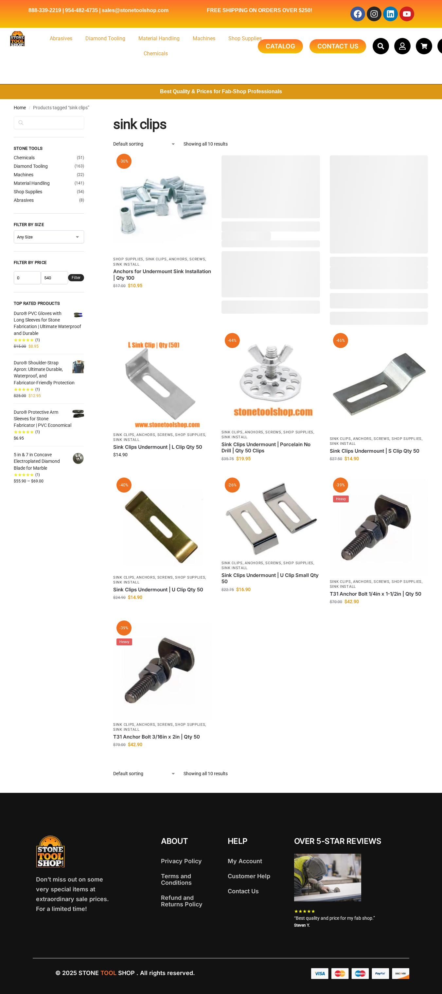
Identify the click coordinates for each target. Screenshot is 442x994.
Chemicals (156, 53)
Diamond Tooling (105, 38)
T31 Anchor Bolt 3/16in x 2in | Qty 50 (156, 737)
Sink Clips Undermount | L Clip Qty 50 (157, 447)
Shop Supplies (245, 38)
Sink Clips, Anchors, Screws (175, 259)
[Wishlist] (202, 165)
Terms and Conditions (176, 879)
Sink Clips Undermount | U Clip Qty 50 (158, 589)
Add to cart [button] (162, 299)
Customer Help (249, 876)
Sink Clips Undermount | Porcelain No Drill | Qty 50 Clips (265, 447)
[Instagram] (374, 14)
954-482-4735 (81, 10)
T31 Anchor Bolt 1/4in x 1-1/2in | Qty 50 (375, 594)
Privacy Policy (181, 861)
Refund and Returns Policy (182, 901)
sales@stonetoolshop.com (135, 10)
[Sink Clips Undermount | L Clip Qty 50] (162, 382)
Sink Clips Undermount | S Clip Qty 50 (374, 451)
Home (20, 107)
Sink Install (126, 264)
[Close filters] (86, 120)
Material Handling (159, 38)
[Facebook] (357, 14)
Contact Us (243, 891)
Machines (204, 38)
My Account (245, 861)
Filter (76, 277)
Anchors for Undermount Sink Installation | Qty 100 (162, 274)
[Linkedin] (390, 14)
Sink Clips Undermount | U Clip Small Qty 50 (270, 578)
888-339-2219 (44, 10)
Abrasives (61, 38)
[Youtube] (406, 14)
